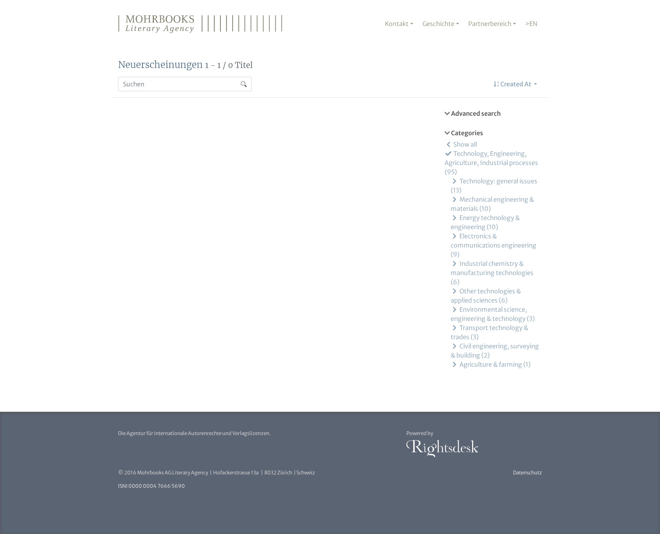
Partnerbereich (489, 24)
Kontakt (397, 24)
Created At (515, 84)
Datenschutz (527, 472)
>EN (531, 24)
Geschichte (438, 24)
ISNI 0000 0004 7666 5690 (151, 486)
